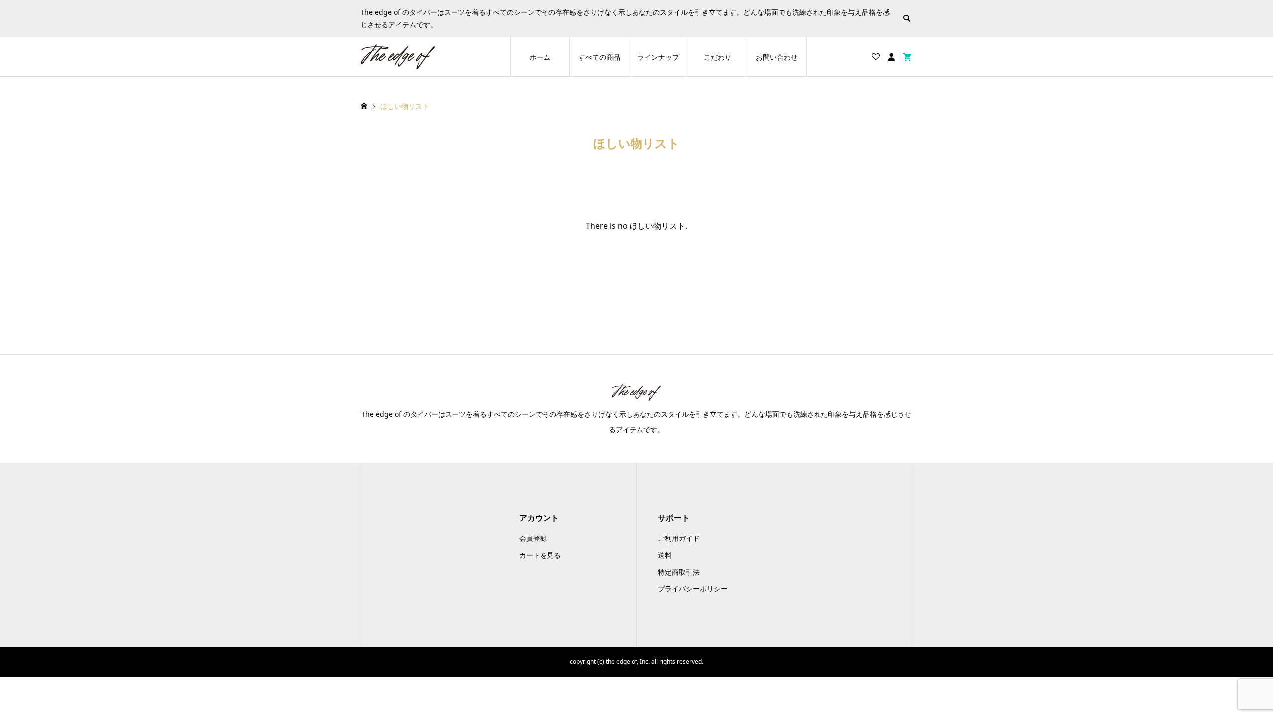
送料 (665, 555)
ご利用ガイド (679, 538)
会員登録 (533, 538)
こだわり (717, 57)
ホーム (540, 57)
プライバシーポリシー (692, 588)
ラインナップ (658, 57)
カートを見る (540, 555)
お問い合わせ (777, 57)
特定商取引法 (679, 572)
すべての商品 (599, 57)
